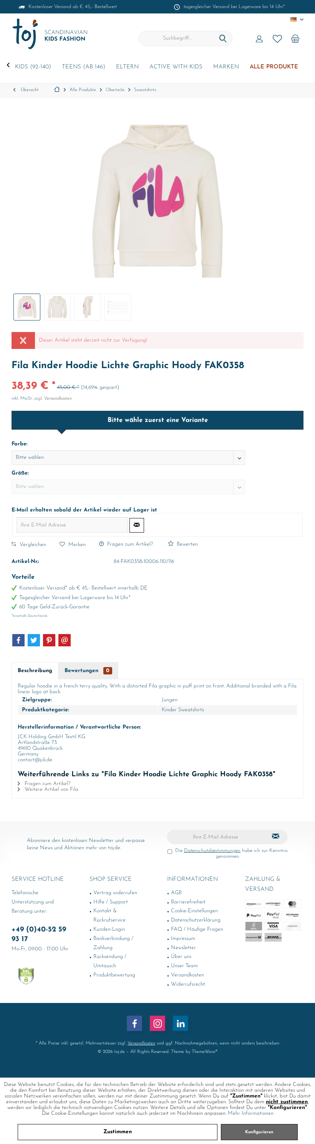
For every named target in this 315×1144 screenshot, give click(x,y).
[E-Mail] (64, 640)
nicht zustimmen (287, 1102)
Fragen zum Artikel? (129, 544)
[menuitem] (295, 38)
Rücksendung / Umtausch (109, 961)
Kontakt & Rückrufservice (109, 915)
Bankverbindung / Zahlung (113, 943)
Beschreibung (35, 671)
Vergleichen (32, 545)
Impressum (183, 938)
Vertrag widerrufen (115, 893)
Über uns (181, 957)
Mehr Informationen (251, 1113)
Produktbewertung (114, 975)
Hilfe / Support (110, 902)
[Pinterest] (49, 640)
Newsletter (183, 948)
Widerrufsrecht (188, 984)
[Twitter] (34, 640)
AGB (176, 893)
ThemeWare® (204, 1051)
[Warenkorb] (295, 38)
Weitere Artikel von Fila (50, 789)
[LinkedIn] (180, 1023)
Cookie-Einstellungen (194, 911)
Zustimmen (117, 1132)
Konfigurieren (259, 1132)
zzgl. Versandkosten (53, 398)
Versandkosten (187, 975)
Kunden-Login (109, 929)
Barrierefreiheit (188, 902)
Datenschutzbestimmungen (212, 850)
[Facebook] (18, 640)
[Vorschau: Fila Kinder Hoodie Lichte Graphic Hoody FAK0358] (26, 307)
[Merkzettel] (277, 38)
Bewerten (186, 544)
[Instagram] (157, 1023)
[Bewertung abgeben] (157, 376)
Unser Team (184, 966)
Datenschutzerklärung (195, 920)
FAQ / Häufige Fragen (197, 929)
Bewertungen (87, 671)
